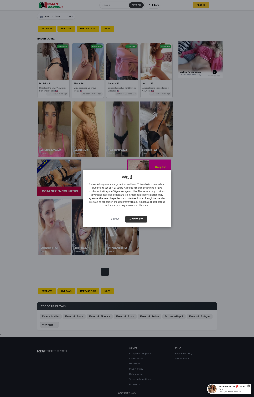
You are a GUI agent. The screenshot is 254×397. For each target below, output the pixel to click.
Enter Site (137, 219)
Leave (116, 219)
